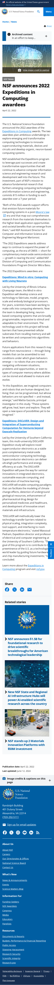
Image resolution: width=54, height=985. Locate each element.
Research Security (11, 954)
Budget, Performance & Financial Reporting (24, 940)
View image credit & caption (36, 70)
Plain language (9, 980)
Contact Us (7, 867)
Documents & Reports (13, 936)
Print (49, 26)
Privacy (47, 971)
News (14, 21)
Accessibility (39, 976)
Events (5, 884)
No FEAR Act (15, 976)
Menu (49, 11)
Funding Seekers (10, 901)
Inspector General (32, 971)
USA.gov (26, 976)
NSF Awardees (9, 906)
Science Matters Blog (12, 888)
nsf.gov (40, 569)
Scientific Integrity (11, 958)
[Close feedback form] (51, 544)
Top (48, 755)
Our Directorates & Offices (15, 858)
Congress (7, 910)
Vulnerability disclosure (12, 971)
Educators (7, 919)
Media (5, 914)
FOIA (4, 976)
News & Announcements (14, 880)
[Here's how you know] (27, 3)
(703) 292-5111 (10, 817)
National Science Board (14, 863)
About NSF (7, 850)
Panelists (6, 923)
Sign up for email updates (21, 824)
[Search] (38, 11)
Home (5, 21)
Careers (6, 854)
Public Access (9, 945)
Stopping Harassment (13, 949)
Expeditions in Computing (17, 131)
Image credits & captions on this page (26, 780)
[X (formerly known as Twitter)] (11, 832)
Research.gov (9, 962)
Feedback (51, 553)
